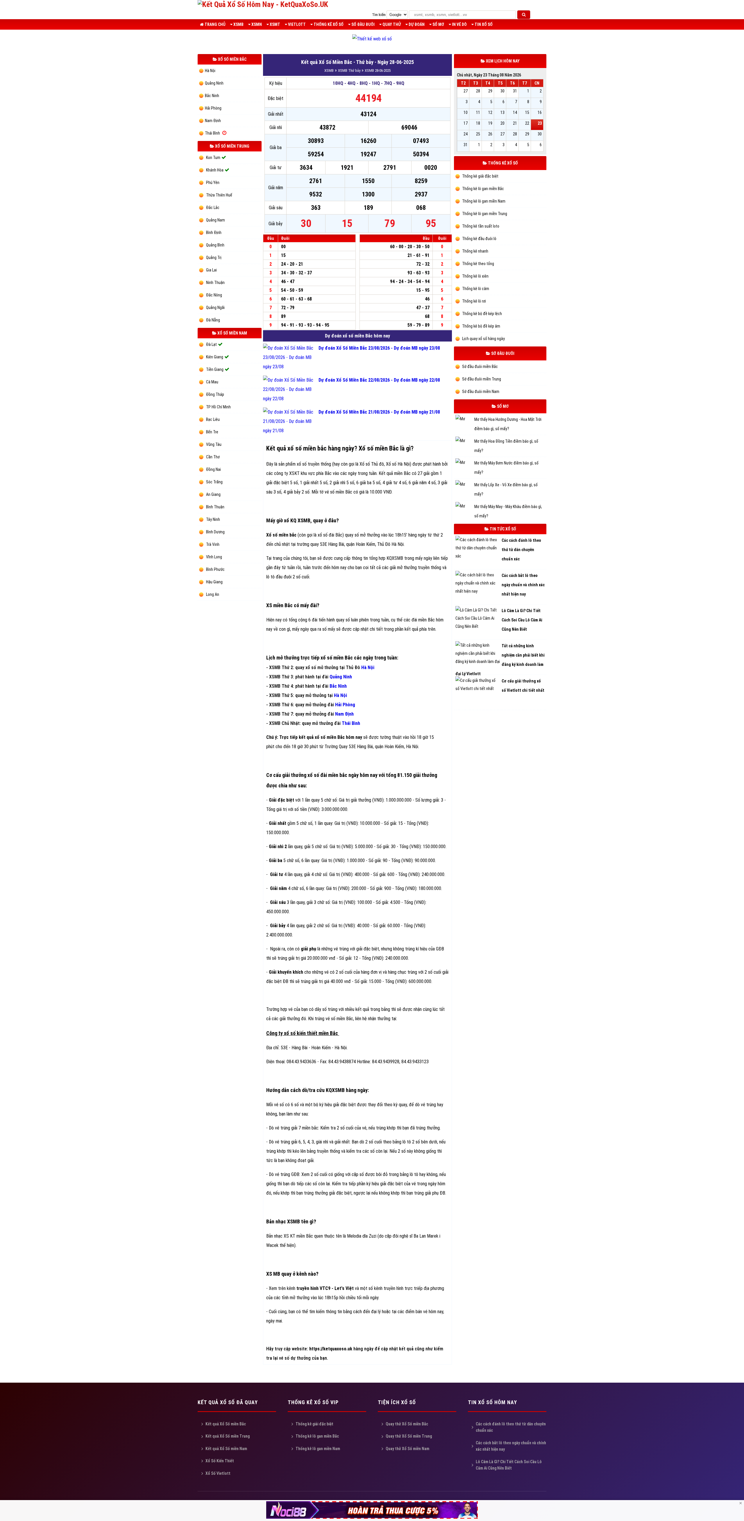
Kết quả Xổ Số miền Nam (226, 1448)
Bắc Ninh (212, 95)
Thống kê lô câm (475, 288)
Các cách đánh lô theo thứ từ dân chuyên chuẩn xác (511, 1427)
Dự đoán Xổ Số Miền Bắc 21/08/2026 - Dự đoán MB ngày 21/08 (379, 412)
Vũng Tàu (213, 444)
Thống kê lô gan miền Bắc (482, 188)
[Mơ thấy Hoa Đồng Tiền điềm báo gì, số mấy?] (464, 441)
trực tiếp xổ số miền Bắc (327, 658)
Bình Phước (215, 569)
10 (466, 112)
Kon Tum (213, 157)
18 (478, 123)
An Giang (213, 494)
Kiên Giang (214, 357)
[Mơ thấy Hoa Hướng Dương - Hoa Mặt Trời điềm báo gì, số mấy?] (464, 419)
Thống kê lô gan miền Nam (483, 201)
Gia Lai (211, 270)
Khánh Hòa (214, 170)
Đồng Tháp (215, 394)
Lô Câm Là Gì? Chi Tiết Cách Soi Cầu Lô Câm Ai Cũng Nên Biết (509, 1464)
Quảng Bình (215, 245)
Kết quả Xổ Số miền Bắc (225, 1424)
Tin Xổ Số (483, 24)
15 (527, 112)
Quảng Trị (213, 257)
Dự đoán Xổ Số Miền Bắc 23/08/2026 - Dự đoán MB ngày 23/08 (379, 348)
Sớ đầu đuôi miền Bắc (479, 366)
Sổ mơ (438, 24)
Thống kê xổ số (328, 24)
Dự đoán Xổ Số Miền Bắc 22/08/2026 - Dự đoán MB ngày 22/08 (379, 380)
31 (515, 91)
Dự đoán (416, 24)
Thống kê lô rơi (473, 301)
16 (540, 112)
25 (478, 134)
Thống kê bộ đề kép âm (480, 326)
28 (478, 91)
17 (466, 123)
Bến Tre (212, 432)
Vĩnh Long (214, 557)
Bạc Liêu (213, 419)
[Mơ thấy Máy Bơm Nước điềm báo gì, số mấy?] (464, 463)
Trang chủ (215, 24)
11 (478, 112)
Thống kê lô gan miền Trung (484, 213)
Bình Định (213, 232)
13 (502, 112)
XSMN (256, 24)
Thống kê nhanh (474, 251)
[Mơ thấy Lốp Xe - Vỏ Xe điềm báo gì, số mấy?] (464, 485)
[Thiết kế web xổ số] (372, 39)
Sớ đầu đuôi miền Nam (480, 391)
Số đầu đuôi (362, 24)
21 (515, 123)
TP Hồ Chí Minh (218, 407)
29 (490, 91)
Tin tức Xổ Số (502, 529)
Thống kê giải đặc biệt (479, 176)
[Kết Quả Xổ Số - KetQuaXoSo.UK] (263, 4)
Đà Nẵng (213, 320)
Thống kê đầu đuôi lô (478, 238)
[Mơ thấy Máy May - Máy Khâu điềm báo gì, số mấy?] (464, 507)
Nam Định (213, 120)
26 (490, 134)
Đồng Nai (213, 469)
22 (527, 123)
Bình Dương (215, 532)
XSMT (274, 24)
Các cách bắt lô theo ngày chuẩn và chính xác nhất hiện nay (511, 1446)
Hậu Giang (214, 582)
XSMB (238, 24)
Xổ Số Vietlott (217, 1473)
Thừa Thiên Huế (219, 195)
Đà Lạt (211, 344)
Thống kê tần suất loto (480, 226)
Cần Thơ (213, 457)
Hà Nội (210, 70)
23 (540, 123)
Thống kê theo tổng (477, 263)
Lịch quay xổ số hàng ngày (483, 338)
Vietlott (296, 24)
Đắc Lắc (212, 207)
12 (490, 112)
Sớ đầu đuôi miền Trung (481, 379)
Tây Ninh (213, 519)
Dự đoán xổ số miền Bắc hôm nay (357, 336)
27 (466, 91)
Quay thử (391, 24)
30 (502, 91)
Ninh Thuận (215, 282)
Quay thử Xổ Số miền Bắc (407, 1424)
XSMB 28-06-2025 (378, 70)
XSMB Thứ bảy (349, 70)
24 (466, 134)
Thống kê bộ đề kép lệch (481, 313)
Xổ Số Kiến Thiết (219, 1461)
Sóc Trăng (214, 482)
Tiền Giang (214, 369)
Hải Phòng (213, 108)
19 (490, 123)
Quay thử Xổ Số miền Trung (409, 1436)
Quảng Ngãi (215, 307)
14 (515, 112)
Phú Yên (212, 182)
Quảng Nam (215, 220)
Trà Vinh (212, 544)
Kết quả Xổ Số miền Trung (227, 1436)
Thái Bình (212, 133)
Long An (212, 594)
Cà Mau (212, 382)
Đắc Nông (214, 295)
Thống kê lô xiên (475, 276)
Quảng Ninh (214, 83)
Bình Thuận (215, 507)
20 (502, 123)
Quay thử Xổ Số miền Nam (407, 1448)
